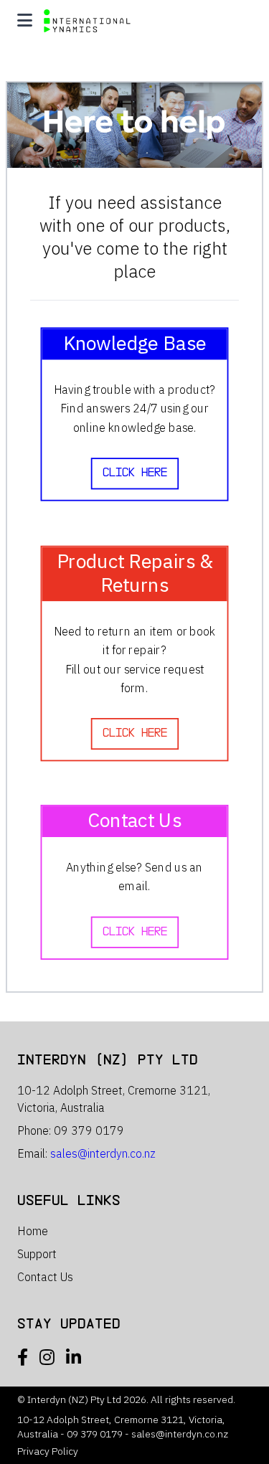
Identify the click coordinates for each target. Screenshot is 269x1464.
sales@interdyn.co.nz (103, 1153)
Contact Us (45, 1277)
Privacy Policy (47, 1451)
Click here (135, 472)
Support (37, 1254)
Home (32, 1231)
